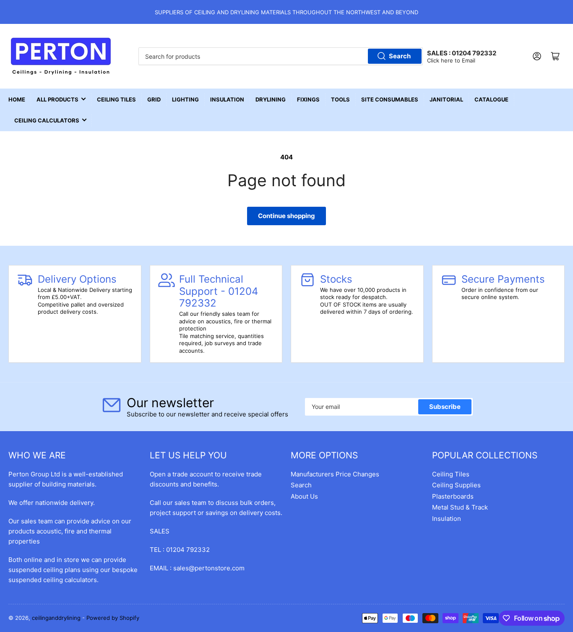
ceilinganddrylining (56, 617)
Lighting (185, 99)
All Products (57, 99)
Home (16, 99)
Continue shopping (286, 216)
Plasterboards (453, 496)
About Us (304, 496)
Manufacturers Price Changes (335, 474)
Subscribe (445, 407)
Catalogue (491, 99)
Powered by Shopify (112, 617)
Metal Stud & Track (460, 507)
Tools (340, 99)
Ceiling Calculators (46, 120)
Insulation (227, 99)
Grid (154, 99)
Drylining (270, 99)
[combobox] (280, 56)
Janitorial (446, 99)
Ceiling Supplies (456, 485)
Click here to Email (451, 60)
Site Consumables (389, 99)
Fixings (308, 99)
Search (400, 56)
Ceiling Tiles (116, 99)
